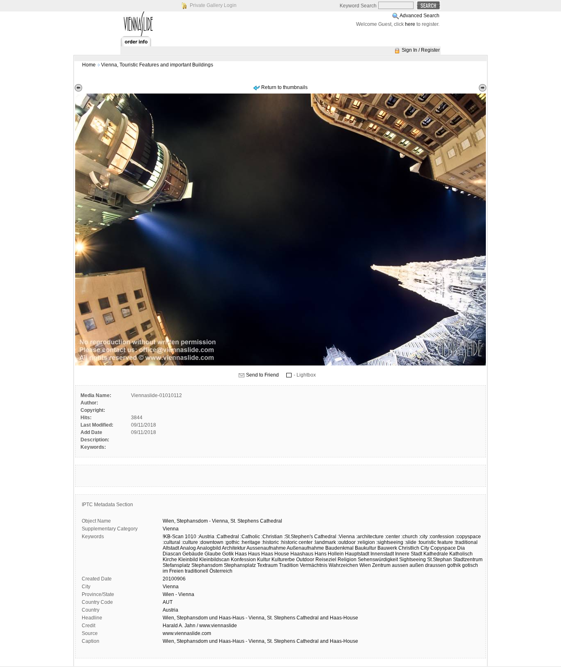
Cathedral (271, 521)
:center (392, 536)
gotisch (470, 565)
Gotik (228, 554)
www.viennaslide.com (187, 633)
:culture (190, 542)
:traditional (466, 542)
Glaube (213, 554)
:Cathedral (227, 536)
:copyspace (468, 536)
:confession (441, 536)
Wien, (169, 521)
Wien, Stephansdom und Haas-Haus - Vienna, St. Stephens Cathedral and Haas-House (260, 618)
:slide (410, 542)
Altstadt (171, 548)
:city (423, 536)
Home (89, 65)
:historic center (296, 542)
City (425, 548)
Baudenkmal (339, 548)
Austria (170, 610)
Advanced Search (419, 15)
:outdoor (346, 542)
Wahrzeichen (343, 565)
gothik (454, 565)
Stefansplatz (176, 565)
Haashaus (301, 554)
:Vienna (346, 536)
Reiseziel (325, 559)
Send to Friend (262, 375)
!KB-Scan (173, 536)
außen (416, 565)
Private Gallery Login (213, 5)
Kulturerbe (283, 559)
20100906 (174, 579)
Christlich (408, 548)
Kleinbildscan (214, 559)
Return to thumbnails (284, 87)
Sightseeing (412, 559)
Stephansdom (192, 521)
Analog (188, 548)
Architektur (234, 548)
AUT (167, 602)
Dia (461, 548)
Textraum (267, 565)
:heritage (250, 542)
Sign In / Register (421, 50)
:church (409, 536)
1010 (190, 536)
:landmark (325, 542)
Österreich (220, 571)
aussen (400, 565)
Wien (365, 565)
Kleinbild (188, 559)
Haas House (275, 554)
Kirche (170, 559)
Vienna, (220, 521)
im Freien (173, 571)
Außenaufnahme (305, 548)
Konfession (243, 559)
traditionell (196, 571)
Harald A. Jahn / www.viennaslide (200, 625)
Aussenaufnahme (266, 548)
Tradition (289, 565)
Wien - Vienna (178, 594)
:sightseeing (389, 542)
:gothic (232, 542)
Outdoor (305, 559)
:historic (270, 542)
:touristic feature (435, 542)
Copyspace (443, 548)
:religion (366, 542)
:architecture (370, 536)
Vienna (171, 529)
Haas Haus (247, 554)
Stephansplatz (240, 565)
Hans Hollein (329, 554)
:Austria (206, 536)
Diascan (172, 554)
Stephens (248, 521)
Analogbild (209, 548)
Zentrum (381, 565)
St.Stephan (439, 559)
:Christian (272, 536)
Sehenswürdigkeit (378, 559)
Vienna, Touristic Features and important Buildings (157, 65)
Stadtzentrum (468, 559)
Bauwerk (387, 548)
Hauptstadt (357, 554)
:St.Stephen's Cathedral (310, 536)
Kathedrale (435, 554)
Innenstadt (382, 554)
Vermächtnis (313, 565)
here (410, 24)
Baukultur (365, 548)
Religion (347, 559)
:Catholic (250, 536)
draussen (435, 565)
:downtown (211, 542)
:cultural (171, 542)
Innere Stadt (408, 554)
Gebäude (192, 554)
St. (233, 521)
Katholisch (461, 554)
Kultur (263, 559)
